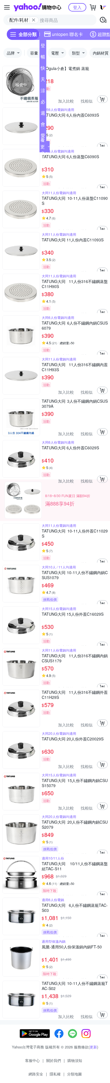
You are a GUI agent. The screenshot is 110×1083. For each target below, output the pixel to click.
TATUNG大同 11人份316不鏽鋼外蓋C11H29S (75, 695)
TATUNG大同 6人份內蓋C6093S (70, 115)
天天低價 (43, 80)
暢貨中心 (43, 57)
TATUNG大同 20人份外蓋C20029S (73, 739)
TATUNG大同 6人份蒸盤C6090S (70, 156)
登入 (77, 7)
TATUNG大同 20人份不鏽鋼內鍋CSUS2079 (75, 824)
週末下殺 (43, 114)
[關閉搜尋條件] (33, 19)
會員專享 (43, 125)
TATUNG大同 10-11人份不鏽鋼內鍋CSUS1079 (75, 575)
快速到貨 (43, 69)
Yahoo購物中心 (37, 7)
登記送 (43, 46)
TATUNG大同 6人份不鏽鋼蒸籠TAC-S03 (75, 908)
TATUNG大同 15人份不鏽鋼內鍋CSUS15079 (75, 783)
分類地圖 (74, 1074)
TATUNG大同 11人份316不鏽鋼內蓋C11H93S (75, 367)
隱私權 (55, 1074)
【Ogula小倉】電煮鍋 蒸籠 (65, 68)
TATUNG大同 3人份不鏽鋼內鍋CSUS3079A (75, 403)
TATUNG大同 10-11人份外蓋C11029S (75, 533)
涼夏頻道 (43, 91)
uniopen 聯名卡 (67, 34)
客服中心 (32, 1060)
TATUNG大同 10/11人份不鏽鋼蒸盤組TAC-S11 (75, 866)
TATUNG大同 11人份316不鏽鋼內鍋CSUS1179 (75, 658)
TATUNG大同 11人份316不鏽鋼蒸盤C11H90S (75, 284)
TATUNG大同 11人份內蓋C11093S (73, 240)
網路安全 (35, 1074)
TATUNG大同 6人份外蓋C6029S (70, 447)
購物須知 (74, 1060)
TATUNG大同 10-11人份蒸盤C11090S (75, 201)
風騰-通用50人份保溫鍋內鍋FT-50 (72, 947)
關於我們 (53, 1060)
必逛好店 (43, 102)
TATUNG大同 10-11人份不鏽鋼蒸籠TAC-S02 (75, 986)
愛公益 (43, 136)
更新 (93, 1047)
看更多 (42, 147)
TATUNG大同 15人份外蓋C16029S (73, 614)
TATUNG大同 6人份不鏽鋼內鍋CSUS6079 (75, 325)
